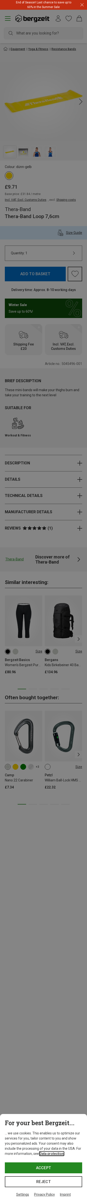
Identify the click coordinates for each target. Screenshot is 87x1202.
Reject (43, 1181)
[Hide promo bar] (82, 5)
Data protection (52, 1154)
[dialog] (43, 1158)
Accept (43, 1168)
